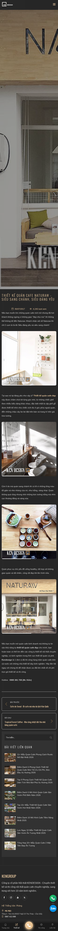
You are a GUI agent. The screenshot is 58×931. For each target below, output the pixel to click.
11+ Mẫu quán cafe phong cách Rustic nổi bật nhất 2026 (35, 755)
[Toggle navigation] (54, 5)
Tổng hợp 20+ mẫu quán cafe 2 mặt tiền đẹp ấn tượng (34, 844)
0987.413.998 (10, 917)
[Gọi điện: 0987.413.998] (53, 898)
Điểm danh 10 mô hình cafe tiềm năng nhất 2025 (35, 818)
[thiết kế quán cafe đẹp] (29, 358)
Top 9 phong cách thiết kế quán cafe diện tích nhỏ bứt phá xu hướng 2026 (35, 781)
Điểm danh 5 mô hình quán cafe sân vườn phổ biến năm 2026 (34, 793)
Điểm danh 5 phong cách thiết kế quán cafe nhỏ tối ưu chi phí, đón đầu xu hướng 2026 (33, 770)
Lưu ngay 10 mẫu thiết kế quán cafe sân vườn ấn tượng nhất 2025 (34, 831)
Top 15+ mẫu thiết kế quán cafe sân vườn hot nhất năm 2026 (34, 806)
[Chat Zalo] (53, 908)
